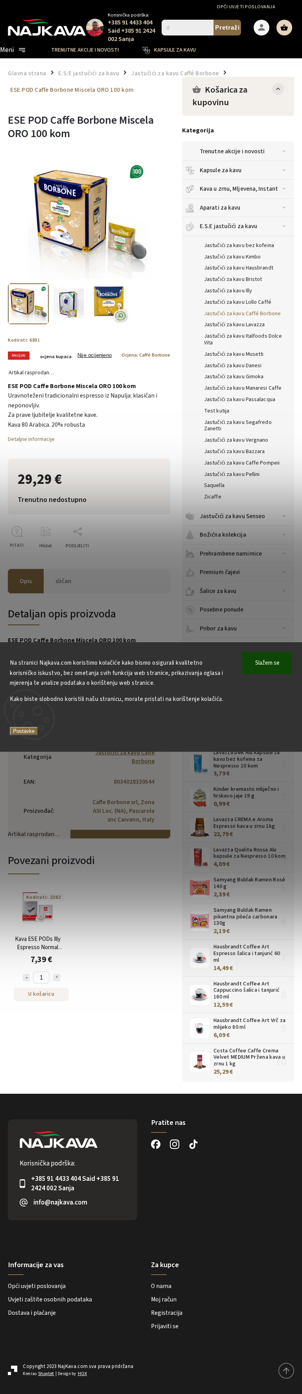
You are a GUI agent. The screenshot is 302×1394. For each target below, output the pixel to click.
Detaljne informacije (31, 439)
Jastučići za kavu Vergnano (236, 440)
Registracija (166, 1313)
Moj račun (164, 1299)
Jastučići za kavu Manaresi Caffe (243, 388)
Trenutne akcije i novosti (232, 151)
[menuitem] (91, 50)
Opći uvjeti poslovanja (246, 7)
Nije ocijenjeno (94, 355)
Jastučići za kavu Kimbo (232, 257)
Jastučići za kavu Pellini (232, 474)
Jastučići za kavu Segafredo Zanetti (238, 425)
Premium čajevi (220, 572)
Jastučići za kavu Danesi (232, 366)
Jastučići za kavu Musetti (234, 354)
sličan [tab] (63, 581)
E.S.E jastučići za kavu (228, 226)
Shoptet (46, 1373)
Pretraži (227, 27)
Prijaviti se (165, 1326)
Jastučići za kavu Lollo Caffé (237, 302)
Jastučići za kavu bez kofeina (239, 245)
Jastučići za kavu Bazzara (234, 451)
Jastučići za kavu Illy (228, 291)
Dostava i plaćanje (32, 1313)
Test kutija (216, 411)
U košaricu (41, 994)
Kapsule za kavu (221, 170)
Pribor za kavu (218, 628)
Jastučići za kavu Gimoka (233, 377)
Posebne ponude (221, 609)
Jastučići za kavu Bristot (233, 279)
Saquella (214, 485)
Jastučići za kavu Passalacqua (239, 399)
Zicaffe (212, 497)
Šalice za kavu (218, 591)
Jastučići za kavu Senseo (232, 516)
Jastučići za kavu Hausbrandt (238, 268)
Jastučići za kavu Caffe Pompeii (242, 463)
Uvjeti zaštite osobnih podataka (50, 1299)
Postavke (24, 731)
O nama (161, 1286)
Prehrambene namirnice (231, 553)
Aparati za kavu (220, 207)
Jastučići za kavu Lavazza (234, 325)
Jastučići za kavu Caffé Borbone (242, 314)
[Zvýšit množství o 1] (56, 977)
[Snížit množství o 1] (26, 977)
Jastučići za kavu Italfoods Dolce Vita (243, 339)
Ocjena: (146, 355)
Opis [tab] (26, 581)
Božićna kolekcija (223, 534)
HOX (82, 1373)
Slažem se (267, 663)
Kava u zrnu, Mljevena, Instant (239, 188)
